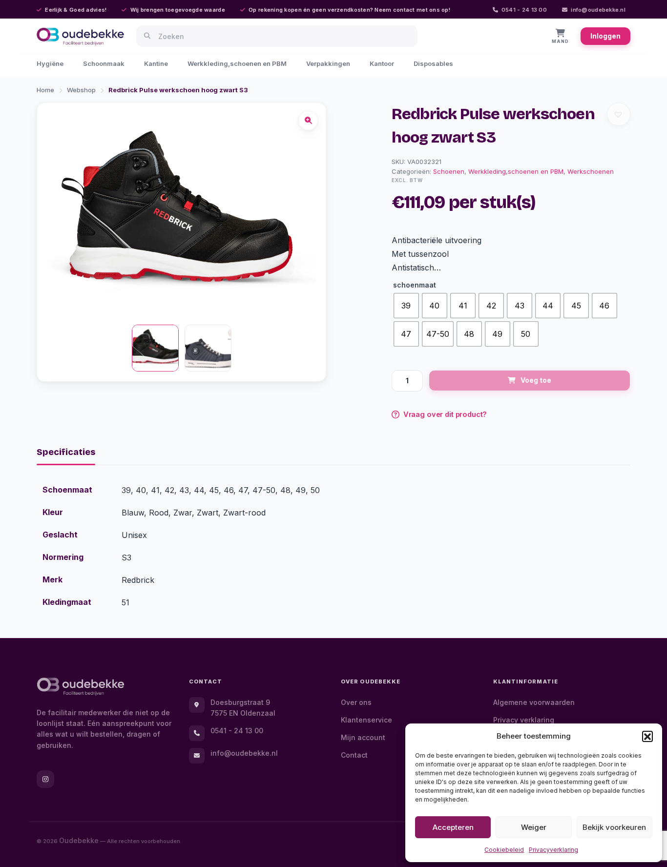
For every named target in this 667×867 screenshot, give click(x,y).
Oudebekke (79, 840)
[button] (647, 736)
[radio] (406, 305)
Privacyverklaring (553, 849)
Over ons (356, 702)
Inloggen (605, 36)
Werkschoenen (590, 171)
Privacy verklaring (523, 720)
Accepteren (453, 827)
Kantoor (382, 63)
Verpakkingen (328, 63)
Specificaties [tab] (66, 452)
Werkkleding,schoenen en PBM (237, 63)
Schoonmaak (104, 63)
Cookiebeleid (504, 849)
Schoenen (448, 171)
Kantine (156, 63)
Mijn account (363, 737)
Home (45, 90)
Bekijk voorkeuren (614, 827)
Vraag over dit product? (445, 414)
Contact (354, 755)
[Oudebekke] (81, 687)
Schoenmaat (414, 285)
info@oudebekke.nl (598, 9)
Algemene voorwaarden (534, 702)
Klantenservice (366, 720)
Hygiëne (50, 63)
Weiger (533, 827)
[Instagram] (45, 779)
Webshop (81, 90)
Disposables (433, 63)
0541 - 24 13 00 (524, 9)
